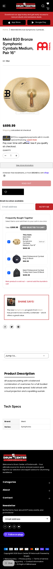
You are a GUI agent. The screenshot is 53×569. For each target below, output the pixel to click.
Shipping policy (16, 561)
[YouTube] (19, 526)
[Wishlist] (47, 3)
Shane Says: (26, 301)
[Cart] (47, 8)
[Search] (42, 6)
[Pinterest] (18, 327)
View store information (24, 165)
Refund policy (11, 559)
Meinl (40, 310)
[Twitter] (11, 327)
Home (5, 30)
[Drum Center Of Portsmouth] (26, 5)
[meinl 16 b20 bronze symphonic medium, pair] (26, 94)
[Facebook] (5, 327)
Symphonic (19, 310)
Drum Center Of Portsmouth (29, 553)
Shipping (6, 130)
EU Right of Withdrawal (26, 564)
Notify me (44, 206)
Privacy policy (25, 559)
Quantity (7, 150)
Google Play (40, 22)
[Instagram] (14, 526)
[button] (4, 6)
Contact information (34, 561)
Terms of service (41, 559)
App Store (16, 22)
